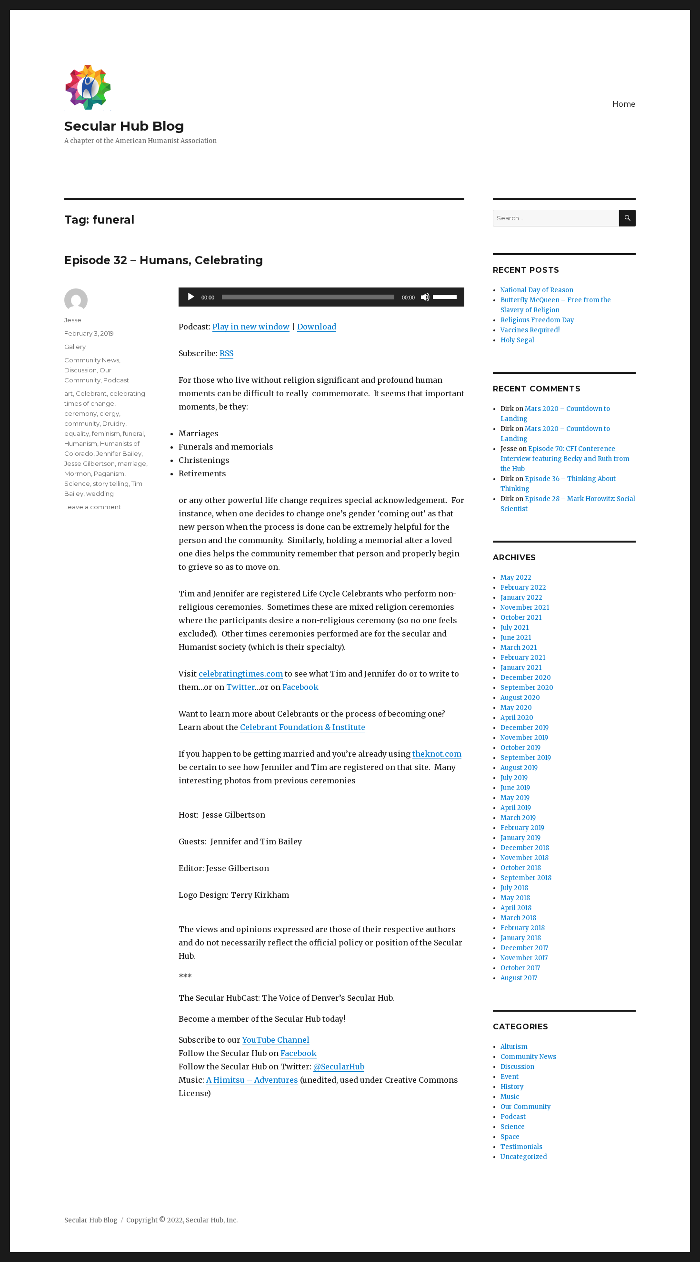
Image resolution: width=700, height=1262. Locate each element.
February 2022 (523, 588)
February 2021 (522, 658)
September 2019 (525, 758)
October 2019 (520, 748)
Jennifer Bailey (118, 453)
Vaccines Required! (530, 330)
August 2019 (519, 768)
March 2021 (518, 648)
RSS (226, 353)
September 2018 (525, 878)
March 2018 (518, 918)
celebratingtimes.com (241, 673)
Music (509, 1097)
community (82, 423)
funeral (133, 433)
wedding (100, 493)
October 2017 (520, 968)
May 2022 (515, 578)
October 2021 (520, 618)
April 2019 (515, 808)
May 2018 (515, 898)
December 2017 (524, 948)
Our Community (525, 1107)
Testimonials (521, 1147)
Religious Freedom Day (537, 320)
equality (76, 433)
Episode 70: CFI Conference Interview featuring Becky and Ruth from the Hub (565, 459)
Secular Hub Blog (124, 126)
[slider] (446, 296)
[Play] (191, 297)
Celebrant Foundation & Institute (302, 727)
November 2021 (524, 608)
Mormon (77, 473)
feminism (106, 433)
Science (77, 483)
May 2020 (516, 708)
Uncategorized (523, 1157)
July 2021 (514, 628)
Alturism (514, 1047)
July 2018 (514, 888)
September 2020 (526, 688)
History (512, 1087)
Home (624, 104)
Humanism (80, 443)
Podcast (116, 380)
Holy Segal (517, 340)
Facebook (300, 687)
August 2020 (520, 698)
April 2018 (515, 908)
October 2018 (520, 868)
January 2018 (520, 938)
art (68, 393)
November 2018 (524, 858)
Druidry (113, 423)
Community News (91, 360)
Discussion (80, 370)
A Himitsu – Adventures (252, 1080)
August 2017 (518, 978)
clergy (109, 413)
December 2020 (525, 678)
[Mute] (425, 297)
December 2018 (524, 848)
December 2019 (524, 728)
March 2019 (518, 818)
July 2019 (514, 778)
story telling (111, 483)
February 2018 (522, 928)
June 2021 (515, 638)
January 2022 (521, 598)
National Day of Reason (536, 290)
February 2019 (522, 828)
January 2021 (520, 668)
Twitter (240, 687)
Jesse (72, 320)
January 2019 (520, 838)
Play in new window (251, 326)
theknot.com (436, 754)
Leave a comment (92, 507)
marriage (132, 463)
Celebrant (91, 393)
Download (316, 326)
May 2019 (515, 798)
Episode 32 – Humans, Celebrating (163, 260)
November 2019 (524, 738)
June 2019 (515, 788)
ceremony (80, 413)
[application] (321, 297)
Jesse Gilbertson (89, 463)
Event (509, 1077)
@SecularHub (338, 1066)
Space (510, 1137)
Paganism (109, 473)
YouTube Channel (276, 1040)
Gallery (75, 346)
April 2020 (516, 718)
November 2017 (524, 958)
